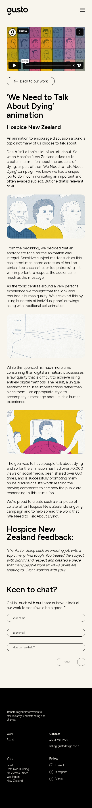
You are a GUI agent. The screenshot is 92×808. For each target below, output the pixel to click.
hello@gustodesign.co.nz (64, 746)
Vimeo (59, 778)
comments (29, 488)
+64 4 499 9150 (58, 740)
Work (10, 734)
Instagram (61, 772)
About (10, 739)
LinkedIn (60, 765)
